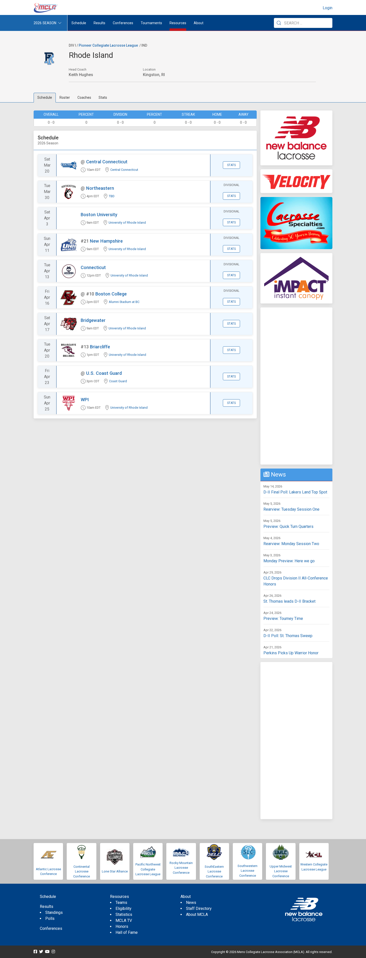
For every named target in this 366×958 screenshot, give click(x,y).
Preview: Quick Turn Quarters (288, 526)
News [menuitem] (191, 902)
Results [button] (99, 23)
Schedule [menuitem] (78, 23)
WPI (85, 399)
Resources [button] (178, 23)
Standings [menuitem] (54, 912)
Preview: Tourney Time (283, 618)
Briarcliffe (100, 346)
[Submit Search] (279, 23)
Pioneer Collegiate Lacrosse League (108, 45)
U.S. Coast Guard (104, 373)
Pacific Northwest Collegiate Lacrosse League (148, 869)
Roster (65, 97)
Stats (103, 97)
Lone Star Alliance (115, 871)
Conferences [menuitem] (51, 928)
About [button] (198, 23)
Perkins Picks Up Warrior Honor (290, 653)
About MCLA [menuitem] (197, 914)
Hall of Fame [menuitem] (127, 932)
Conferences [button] (123, 23)
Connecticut (93, 267)
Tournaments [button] (151, 23)
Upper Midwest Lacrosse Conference (281, 871)
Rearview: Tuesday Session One (291, 509)
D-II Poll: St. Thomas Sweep (287, 635)
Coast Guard (118, 381)
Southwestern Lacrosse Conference (247, 870)
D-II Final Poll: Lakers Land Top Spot (295, 492)
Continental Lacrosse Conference (81, 871)
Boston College (111, 293)
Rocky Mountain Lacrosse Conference (181, 867)
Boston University (99, 214)
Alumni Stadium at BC (124, 302)
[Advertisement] (296, 386)
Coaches (84, 97)
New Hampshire (106, 241)
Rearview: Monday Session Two (291, 543)
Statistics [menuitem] (124, 914)
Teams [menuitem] (121, 902)
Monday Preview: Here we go (289, 561)
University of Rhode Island (127, 222)
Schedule (44, 97)
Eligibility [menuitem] (123, 908)
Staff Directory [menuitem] (199, 908)
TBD (112, 196)
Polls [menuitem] (50, 918)
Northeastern (100, 188)
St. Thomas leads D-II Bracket (289, 601)
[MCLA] (46, 7)
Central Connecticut (106, 161)
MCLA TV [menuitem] (124, 920)
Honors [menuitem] (122, 926)
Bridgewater (93, 320)
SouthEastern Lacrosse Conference (214, 871)
